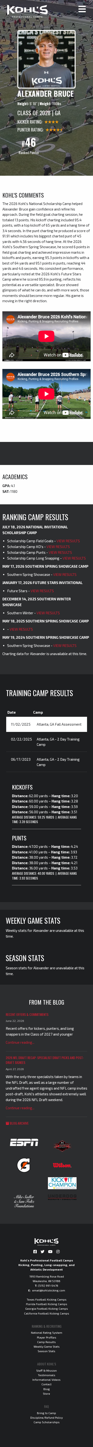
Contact (46, 1384)
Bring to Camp (46, 1413)
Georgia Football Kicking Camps (46, 1308)
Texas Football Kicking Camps (47, 1299)
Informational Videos (46, 1379)
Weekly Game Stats (47, 1346)
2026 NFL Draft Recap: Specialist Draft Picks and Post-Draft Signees (45, 1060)
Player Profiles (46, 1337)
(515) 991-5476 (48, 1285)
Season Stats (46, 1351)
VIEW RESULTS (68, 541)
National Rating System (46, 1332)
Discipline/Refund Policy (46, 1417)
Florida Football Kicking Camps (46, 1304)
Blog (46, 1389)
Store (46, 1393)
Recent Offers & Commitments (27, 1014)
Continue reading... (20, 1042)
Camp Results (46, 1342)
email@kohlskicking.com (48, 1290)
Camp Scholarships (47, 1422)
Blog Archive (19, 1123)
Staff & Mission (46, 1370)
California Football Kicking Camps (46, 1313)
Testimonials (46, 1375)
